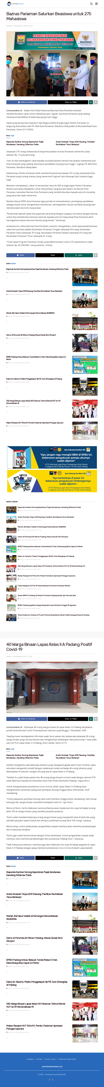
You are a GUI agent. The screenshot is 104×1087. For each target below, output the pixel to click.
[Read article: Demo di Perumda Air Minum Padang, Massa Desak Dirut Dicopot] (85, 343)
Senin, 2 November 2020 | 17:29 (19, 656)
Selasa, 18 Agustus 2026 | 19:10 (30, 589)
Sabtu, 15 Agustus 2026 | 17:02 (29, 618)
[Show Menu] (96, 4)
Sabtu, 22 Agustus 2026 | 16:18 (18, 382)
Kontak (39, 1059)
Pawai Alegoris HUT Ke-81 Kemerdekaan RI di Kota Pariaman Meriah (44, 586)
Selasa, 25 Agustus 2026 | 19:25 (18, 294)
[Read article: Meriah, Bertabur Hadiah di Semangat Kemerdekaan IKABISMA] (85, 321)
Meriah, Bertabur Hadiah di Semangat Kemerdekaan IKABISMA (30, 313)
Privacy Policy (50, 1059)
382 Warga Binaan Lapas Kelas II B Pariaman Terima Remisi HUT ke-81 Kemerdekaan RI (51, 566)
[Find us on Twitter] (53, 1079)
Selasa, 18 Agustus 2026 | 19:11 (18, 426)
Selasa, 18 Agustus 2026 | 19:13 (18, 406)
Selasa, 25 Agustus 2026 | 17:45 (18, 316)
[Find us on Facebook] (49, 1079)
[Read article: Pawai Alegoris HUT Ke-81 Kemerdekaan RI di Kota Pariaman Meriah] (11, 588)
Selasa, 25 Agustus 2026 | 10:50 (18, 338)
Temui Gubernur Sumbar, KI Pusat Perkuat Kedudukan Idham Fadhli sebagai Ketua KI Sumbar (54, 615)
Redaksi (30, 1059)
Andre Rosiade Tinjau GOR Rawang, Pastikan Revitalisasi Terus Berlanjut (34, 291)
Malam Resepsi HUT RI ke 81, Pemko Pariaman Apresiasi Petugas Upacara (34, 423)
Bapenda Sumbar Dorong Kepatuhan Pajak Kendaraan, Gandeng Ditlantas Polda (37, 269)
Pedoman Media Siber (67, 1059)
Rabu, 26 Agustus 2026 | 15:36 (17, 272)
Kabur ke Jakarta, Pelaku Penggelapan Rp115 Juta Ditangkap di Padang (34, 379)
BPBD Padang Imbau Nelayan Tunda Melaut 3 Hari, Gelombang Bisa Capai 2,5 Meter (50, 546)
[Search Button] (91, 4)
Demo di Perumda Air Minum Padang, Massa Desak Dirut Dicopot (31, 335)
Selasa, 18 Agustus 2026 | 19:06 (30, 598)
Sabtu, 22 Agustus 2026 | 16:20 (18, 362)
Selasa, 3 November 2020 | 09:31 (19, 26)
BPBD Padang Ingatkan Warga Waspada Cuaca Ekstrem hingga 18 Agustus (47, 605)
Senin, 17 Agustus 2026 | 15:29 (29, 608)
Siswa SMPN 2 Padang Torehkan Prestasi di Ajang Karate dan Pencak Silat (47, 595)
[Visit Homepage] (15, 3)
